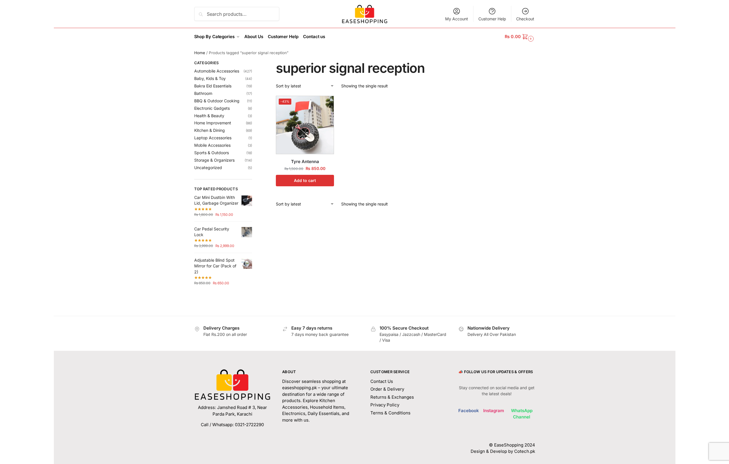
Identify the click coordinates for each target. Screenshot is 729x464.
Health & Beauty (209, 115)
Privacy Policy (384, 405)
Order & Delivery (387, 389)
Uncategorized (208, 167)
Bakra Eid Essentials (212, 85)
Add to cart (305, 180)
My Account (456, 18)
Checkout (525, 18)
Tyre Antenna (305, 161)
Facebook (468, 410)
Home (199, 52)
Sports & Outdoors (211, 152)
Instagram (493, 410)
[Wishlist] (325, 104)
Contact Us (381, 381)
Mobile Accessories (212, 145)
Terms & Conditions (390, 413)
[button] (520, 36)
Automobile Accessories (216, 70)
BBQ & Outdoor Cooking (216, 100)
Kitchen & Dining (209, 130)
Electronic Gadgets (212, 108)
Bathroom (203, 93)
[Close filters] (254, 63)
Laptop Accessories (212, 137)
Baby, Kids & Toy (210, 78)
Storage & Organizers (214, 160)
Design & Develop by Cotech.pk (503, 451)
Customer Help (492, 18)
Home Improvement (212, 122)
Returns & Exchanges (392, 397)
